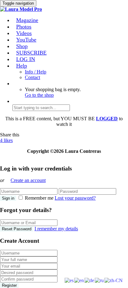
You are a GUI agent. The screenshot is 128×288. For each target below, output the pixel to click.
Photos (23, 27)
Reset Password (16, 229)
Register (9, 285)
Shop (22, 46)
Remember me (39, 198)
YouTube (26, 40)
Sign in (8, 198)
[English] (79, 280)
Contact (32, 77)
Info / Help (35, 71)
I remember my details (56, 228)
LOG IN (25, 59)
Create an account (28, 180)
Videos (24, 33)
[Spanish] (69, 280)
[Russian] (99, 280)
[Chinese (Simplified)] (113, 280)
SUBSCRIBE (31, 53)
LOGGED (107, 118)
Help (21, 66)
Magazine (27, 20)
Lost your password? (75, 198)
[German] (90, 280)
